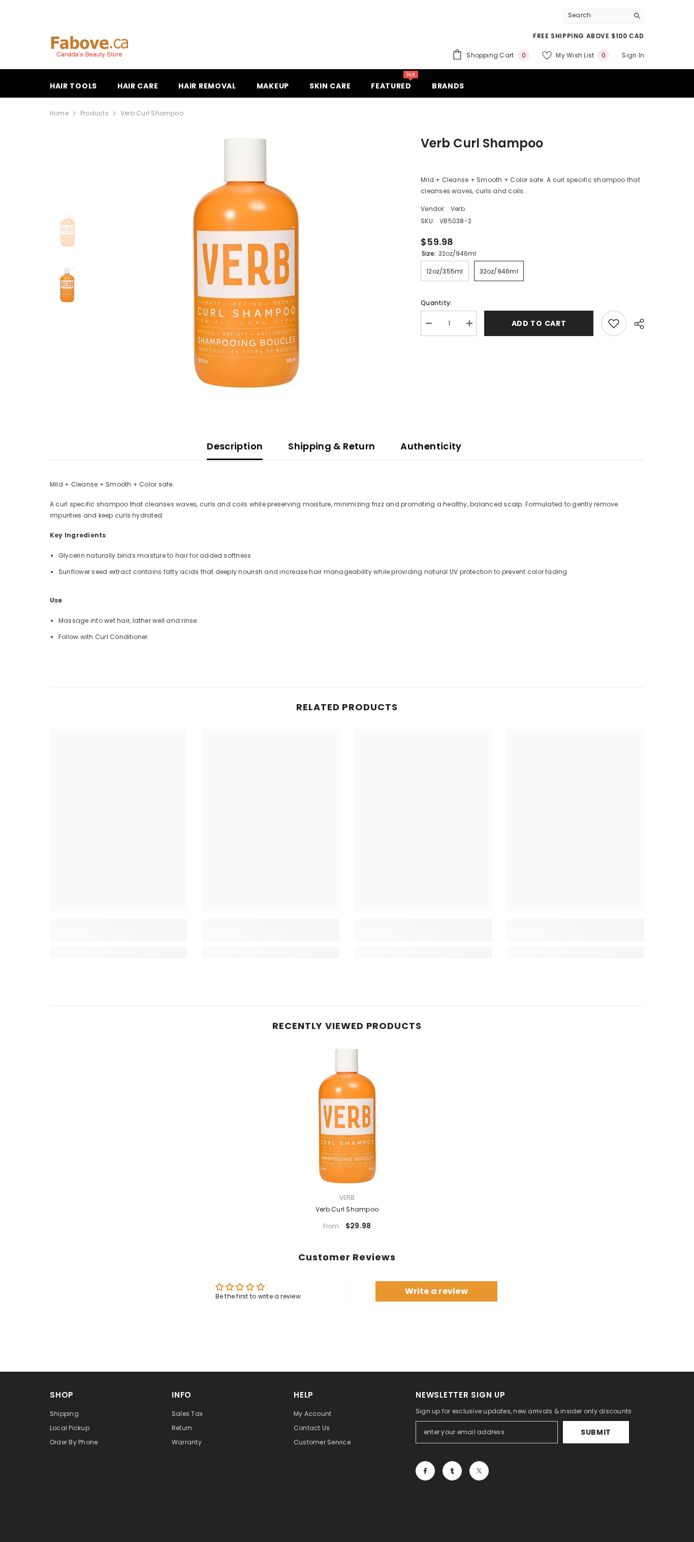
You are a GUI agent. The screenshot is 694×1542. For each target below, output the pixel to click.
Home (59, 113)
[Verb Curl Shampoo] (347, 1116)
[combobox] (595, 15)
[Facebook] (425, 1470)
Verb (458, 208)
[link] (118, 936)
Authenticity (430, 446)
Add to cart (539, 323)
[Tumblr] (452, 1470)
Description (235, 446)
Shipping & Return (331, 446)
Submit (596, 1432)
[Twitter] (479, 1470)
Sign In (633, 55)
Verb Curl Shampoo (347, 1209)
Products (94, 113)
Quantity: (436, 302)
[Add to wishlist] (613, 323)
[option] (246, 263)
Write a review (436, 1291)
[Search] (603, 15)
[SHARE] (635, 324)
